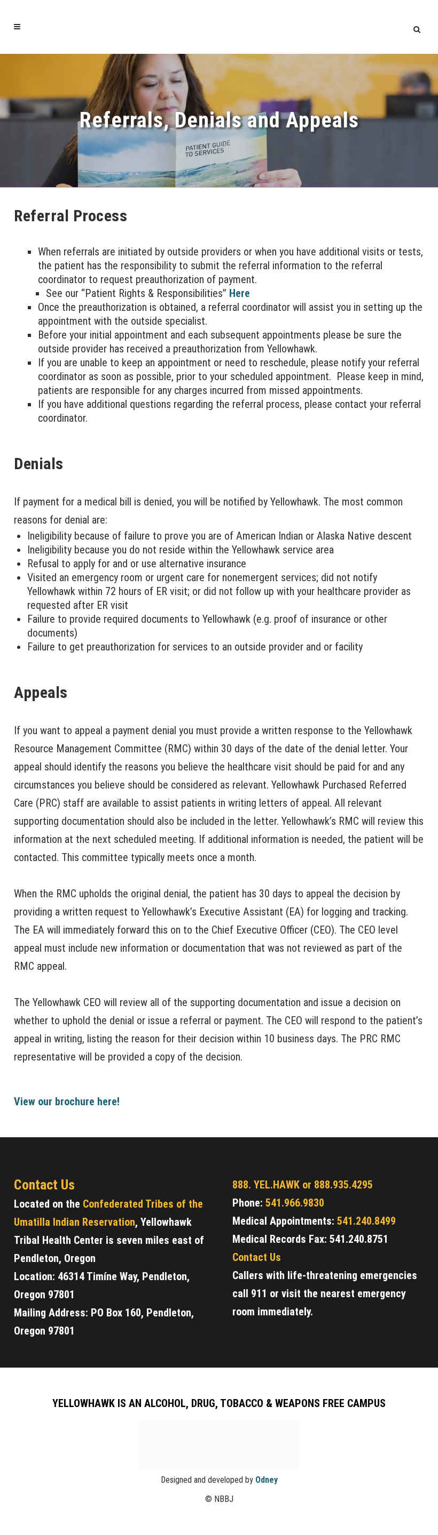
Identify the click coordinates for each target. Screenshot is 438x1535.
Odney (266, 1480)
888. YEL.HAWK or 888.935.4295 (302, 1184)
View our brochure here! (68, 1101)
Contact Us (256, 1257)
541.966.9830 (294, 1202)
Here (239, 293)
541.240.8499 (366, 1221)
